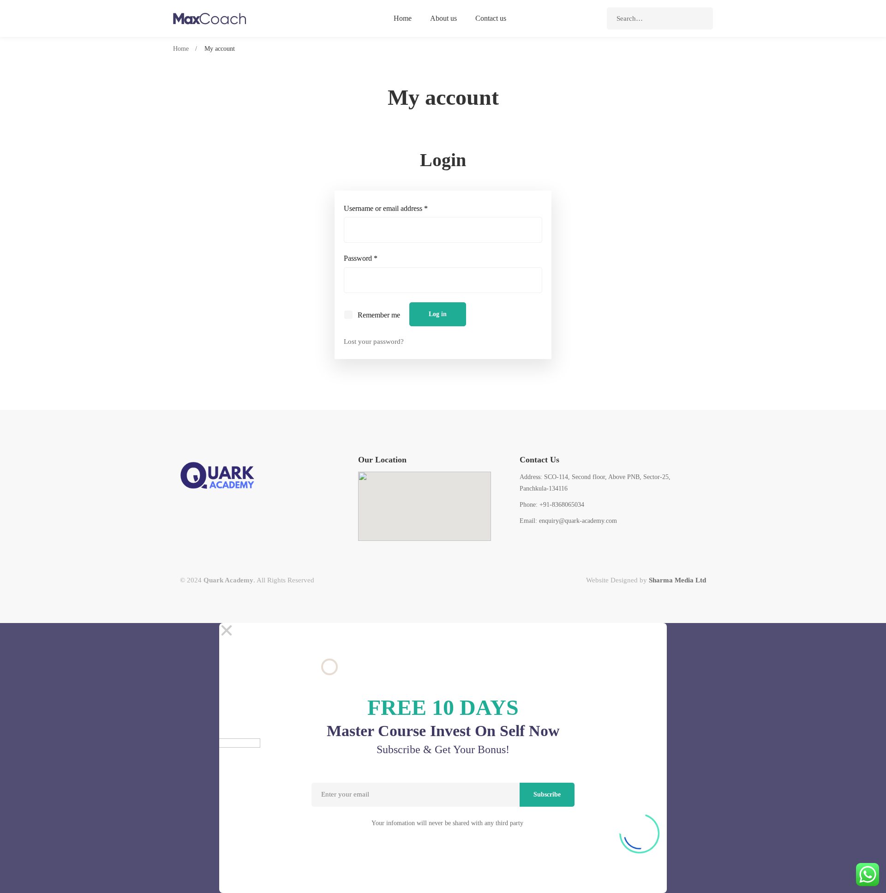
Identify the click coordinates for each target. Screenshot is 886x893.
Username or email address (399, 207)
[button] (443, 630)
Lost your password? (374, 341)
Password (374, 257)
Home (181, 48)
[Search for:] (660, 18)
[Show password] (532, 281)
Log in (438, 314)
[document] (443, 758)
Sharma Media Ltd (677, 580)
